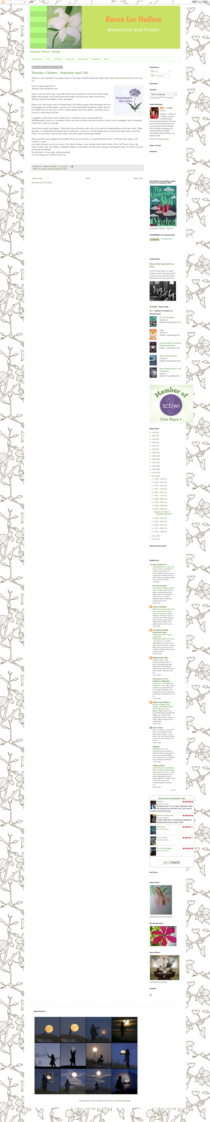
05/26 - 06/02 (159, 499)
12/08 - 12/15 (159, 482)
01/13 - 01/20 (159, 532)
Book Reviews (37, 59)
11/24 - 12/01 (159, 486)
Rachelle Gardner (160, 586)
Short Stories (83, 59)
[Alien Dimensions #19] (155, 360)
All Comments (158, 76)
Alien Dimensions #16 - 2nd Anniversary (170, 369)
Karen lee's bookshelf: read (171, 798)
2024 (154, 439)
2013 (154, 476)
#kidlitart (156, 747)
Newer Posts (37, 179)
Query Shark (158, 728)
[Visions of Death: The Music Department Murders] (154, 347)
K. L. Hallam (168, 108)
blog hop (51, 169)
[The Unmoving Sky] (154, 322)
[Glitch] (155, 334)
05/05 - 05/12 (159, 502)
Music (106, 59)
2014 (154, 473)
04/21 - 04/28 (159, 509)
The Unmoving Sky (166, 317)
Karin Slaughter (164, 804)
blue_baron (109, 1101)
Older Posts (138, 179)
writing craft (69, 59)
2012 (154, 536)
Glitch (162, 330)
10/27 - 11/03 (159, 489)
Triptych (160, 802)
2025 (154, 436)
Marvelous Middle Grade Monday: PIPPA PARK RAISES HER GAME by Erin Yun (163, 707)
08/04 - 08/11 (159, 492)
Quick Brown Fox (159, 565)
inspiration (58, 169)
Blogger (128, 1101)
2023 (154, 443)
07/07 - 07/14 (159, 496)
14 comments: (63, 166)
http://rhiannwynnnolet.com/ (126, 78)
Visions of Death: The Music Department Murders (170, 344)
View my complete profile (159, 139)
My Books (58, 59)
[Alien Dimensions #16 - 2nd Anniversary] (155, 373)
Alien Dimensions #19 (168, 356)
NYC (48, 59)
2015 (154, 469)
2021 (154, 449)
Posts (155, 71)
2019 (154, 456)
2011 (154, 539)
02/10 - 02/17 (159, 525)
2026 (154, 433)
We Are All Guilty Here (165, 815)
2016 (154, 466)
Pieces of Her (162, 838)
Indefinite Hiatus (158, 660)
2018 (154, 459)
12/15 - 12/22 (159, 479)
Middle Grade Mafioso (161, 702)
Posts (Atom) (47, 183)
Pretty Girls (161, 827)
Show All (173, 790)
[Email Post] (72, 166)
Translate (169, 98)
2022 (154, 446)
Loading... (153, 876)
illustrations (96, 59)
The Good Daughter (164, 848)
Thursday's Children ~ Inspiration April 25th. (60, 72)
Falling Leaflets (159, 766)
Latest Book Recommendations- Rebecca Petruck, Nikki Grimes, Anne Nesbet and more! (164, 770)
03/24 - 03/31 (159, 518)
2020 (154, 453)
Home (88, 179)
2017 (154, 463)
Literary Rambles (160, 607)
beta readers (42, 169)
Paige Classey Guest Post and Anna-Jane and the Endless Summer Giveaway (163, 611)
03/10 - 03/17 (159, 522)
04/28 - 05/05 (159, 506)
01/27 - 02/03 (159, 528)
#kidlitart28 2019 (158, 749)
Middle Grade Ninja (160, 658)
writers (64, 169)
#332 (154, 730)
